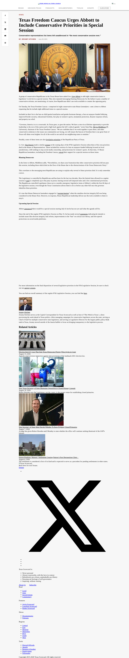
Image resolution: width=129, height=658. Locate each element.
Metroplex (26, 631)
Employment (27, 651)
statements (84, 214)
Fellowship (26, 653)
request (47, 145)
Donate (90, 8)
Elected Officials (28, 645)
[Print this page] (5, 42)
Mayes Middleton (99, 127)
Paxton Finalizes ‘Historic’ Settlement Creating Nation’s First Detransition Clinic (49, 457)
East (23, 627)
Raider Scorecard (28, 608)
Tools (79, 8)
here (85, 293)
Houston (25, 629)
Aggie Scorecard (28, 604)
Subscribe (104, 8)
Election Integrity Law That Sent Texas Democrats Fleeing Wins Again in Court (47, 352)
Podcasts (50, 8)
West (24, 638)
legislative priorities (53, 140)
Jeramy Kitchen (29, 39)
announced (28, 209)
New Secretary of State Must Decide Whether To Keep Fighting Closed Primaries (48, 427)
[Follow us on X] (66, 559)
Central (25, 625)
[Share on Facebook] (5, 15)
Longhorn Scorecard (29, 606)
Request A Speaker (29, 649)
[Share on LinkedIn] (5, 29)
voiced (61, 152)
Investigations (27, 595)
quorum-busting (63, 193)
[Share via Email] (5, 36)
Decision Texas (34, 8)
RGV (24, 633)
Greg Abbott (76, 96)
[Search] (113, 3)
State (21, 15)
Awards (25, 647)
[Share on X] (5, 22)
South (24, 635)
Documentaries (65, 8)
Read (20, 8)
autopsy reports (29, 288)
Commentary (27, 597)
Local (24, 591)
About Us (22, 585)
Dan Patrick (29, 145)
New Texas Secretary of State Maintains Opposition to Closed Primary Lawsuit (47, 388)
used (27, 181)
